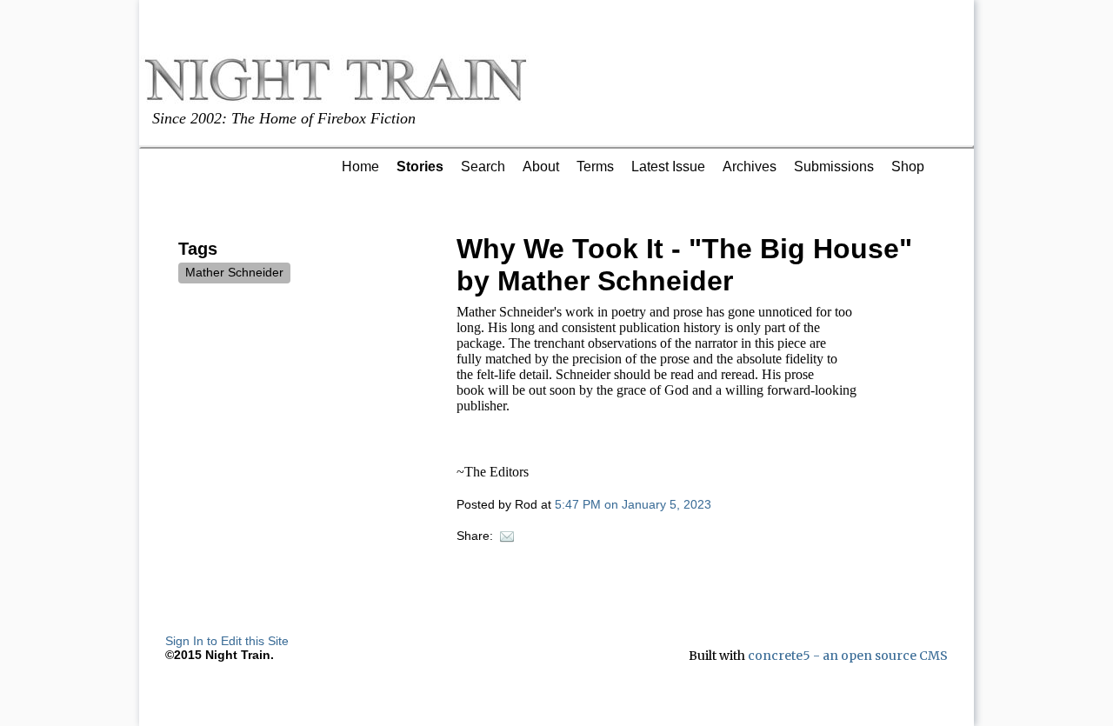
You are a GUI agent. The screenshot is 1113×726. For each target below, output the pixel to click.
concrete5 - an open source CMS (848, 655)
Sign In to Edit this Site (227, 641)
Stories (420, 166)
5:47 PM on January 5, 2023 (633, 504)
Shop (907, 166)
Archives (749, 166)
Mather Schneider (234, 272)
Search (483, 166)
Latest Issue (668, 166)
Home (360, 166)
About (541, 166)
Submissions (834, 166)
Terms (595, 166)
